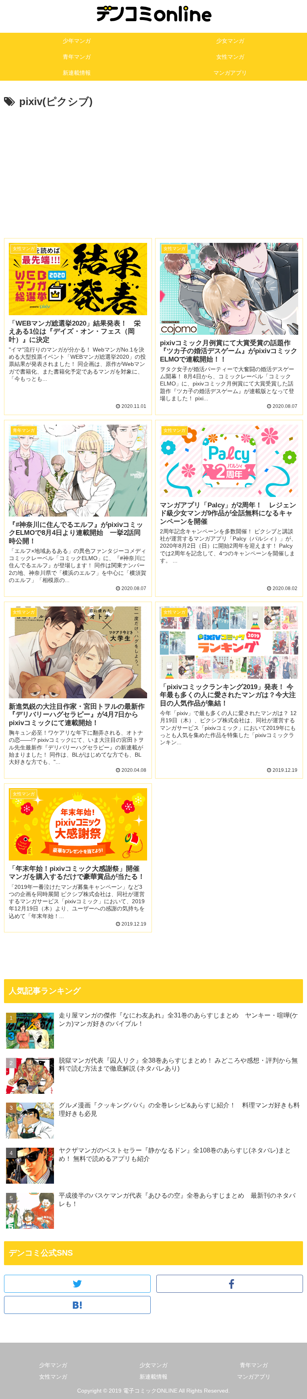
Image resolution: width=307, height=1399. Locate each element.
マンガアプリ (254, 1376)
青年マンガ (254, 1365)
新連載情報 (153, 1376)
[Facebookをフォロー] (229, 1284)
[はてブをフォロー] (77, 1305)
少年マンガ (53, 1365)
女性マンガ (53, 1376)
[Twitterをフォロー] (77, 1284)
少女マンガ (153, 1365)
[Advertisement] (153, 176)
